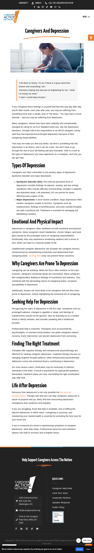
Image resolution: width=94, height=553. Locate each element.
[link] (91, 38)
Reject (88, 549)
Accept (79, 549)
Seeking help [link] (35, 256)
